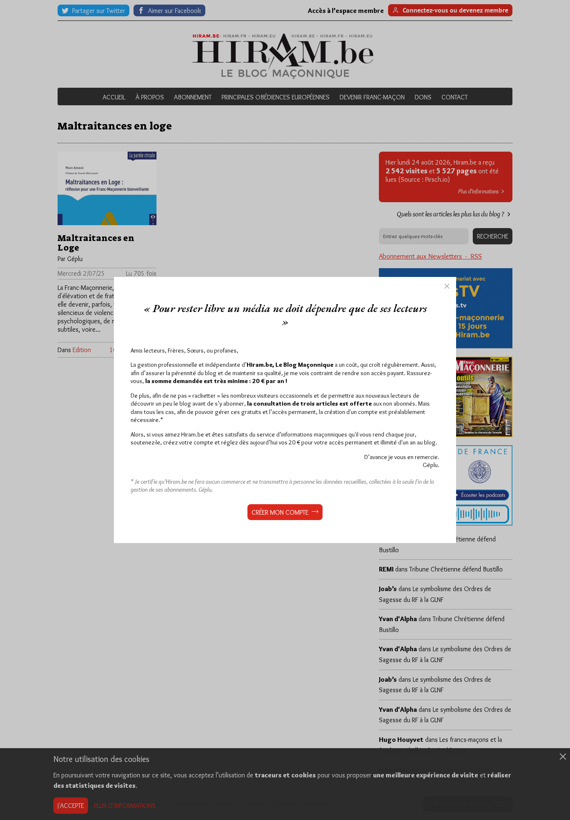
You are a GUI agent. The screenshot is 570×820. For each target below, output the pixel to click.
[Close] (447, 286)
